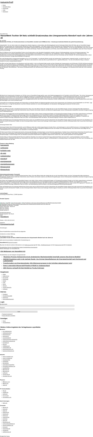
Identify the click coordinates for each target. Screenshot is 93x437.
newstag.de (5, 430)
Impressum (5, 11)
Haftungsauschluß (29, 245)
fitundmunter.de (6, 422)
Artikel (4, 274)
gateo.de (5, 410)
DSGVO (69, 245)
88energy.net (6, 371)
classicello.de (6, 417)
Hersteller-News (7, 6)
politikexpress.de (7, 432)
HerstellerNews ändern (17, 247)
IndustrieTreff (6, 2)
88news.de (5, 407)
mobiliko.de (5, 392)
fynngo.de (5, 427)
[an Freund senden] (16, 202)
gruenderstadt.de (7, 337)
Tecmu (8, 436)
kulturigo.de (5, 414)
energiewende (5, 161)
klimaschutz (5, 169)
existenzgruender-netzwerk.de (10, 339)
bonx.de (5, 344)
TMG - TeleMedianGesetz (44, 245)
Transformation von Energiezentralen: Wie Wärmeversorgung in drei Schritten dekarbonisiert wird (37, 263)
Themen (5, 285)
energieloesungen (7, 164)
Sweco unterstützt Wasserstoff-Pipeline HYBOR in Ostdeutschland (26, 265)
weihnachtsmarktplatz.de (9, 423)
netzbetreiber (5, 156)
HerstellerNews (6, 322)
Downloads (5, 8)
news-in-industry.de (7, 358)
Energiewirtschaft (7, 224)
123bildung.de (6, 346)
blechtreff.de (6, 363)
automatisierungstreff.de (8, 364)
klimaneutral (5, 167)
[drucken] (2, 202)
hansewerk (4, 145)
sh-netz (3, 153)
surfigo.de (5, 372)
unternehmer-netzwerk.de (9, 341)
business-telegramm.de (8, 350)
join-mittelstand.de (7, 331)
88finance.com (6, 381)
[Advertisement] (46, 23)
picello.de (5, 418)
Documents (5, 277)
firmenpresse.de (6, 334)
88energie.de (6, 369)
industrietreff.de (6, 359)
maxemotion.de (6, 428)
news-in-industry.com (8, 356)
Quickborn (4, 217)
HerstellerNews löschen (6, 247)
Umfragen (5, 289)
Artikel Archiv (6, 276)
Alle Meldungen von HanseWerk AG (12, 251)
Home (4, 5)
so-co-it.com (6, 395)
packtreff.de (5, 361)
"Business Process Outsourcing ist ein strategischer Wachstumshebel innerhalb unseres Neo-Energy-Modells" (42, 257)
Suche (4, 284)
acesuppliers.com (7, 397)
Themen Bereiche (7, 287)
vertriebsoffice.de (7, 347)
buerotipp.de (6, 342)
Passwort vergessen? (7, 314)
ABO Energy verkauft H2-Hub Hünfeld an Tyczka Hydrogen (23, 268)
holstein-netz (5, 150)
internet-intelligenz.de (8, 425)
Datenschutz (58, 245)
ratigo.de (5, 385)
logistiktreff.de (6, 368)
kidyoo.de (5, 409)
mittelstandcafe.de (7, 333)
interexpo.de (6, 336)
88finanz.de (5, 383)
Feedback (5, 294)
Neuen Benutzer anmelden (8, 315)
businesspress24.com (8, 349)
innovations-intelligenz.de (9, 366)
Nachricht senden (12, 242)
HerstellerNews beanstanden (30, 247)
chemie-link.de (6, 374)
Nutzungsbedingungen (8, 299)
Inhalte (4, 281)
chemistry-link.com (7, 376)
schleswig (4, 148)
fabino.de (5, 403)
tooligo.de (5, 394)
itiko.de (4, 390)
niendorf (3, 159)
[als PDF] (8, 202)
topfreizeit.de (6, 412)
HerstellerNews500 (7, 296)
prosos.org (5, 415)
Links (4, 10)
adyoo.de (5, 420)
